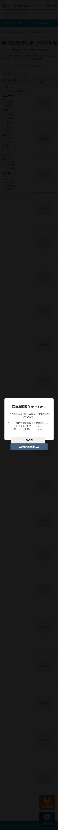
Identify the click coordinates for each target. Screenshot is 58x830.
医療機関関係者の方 (29, 446)
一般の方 (28, 440)
